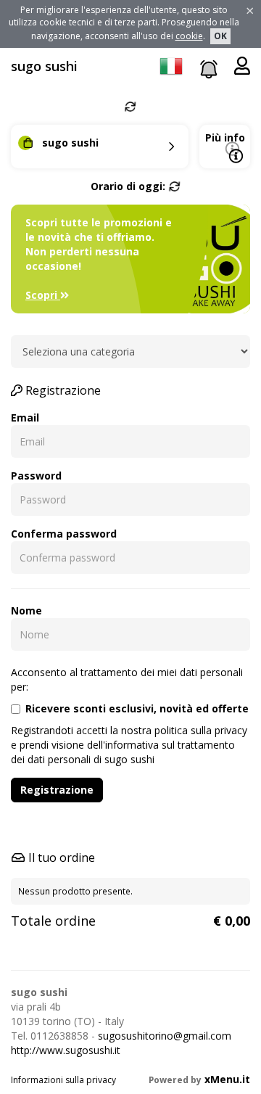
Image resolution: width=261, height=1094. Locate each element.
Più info (225, 137)
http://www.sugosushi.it (65, 1050)
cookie (189, 36)
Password (36, 475)
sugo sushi (44, 66)
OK (220, 36)
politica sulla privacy (200, 730)
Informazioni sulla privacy (63, 1080)
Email (25, 417)
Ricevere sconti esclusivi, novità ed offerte (137, 708)
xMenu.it (227, 1079)
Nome (26, 610)
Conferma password (64, 533)
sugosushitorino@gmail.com (164, 1035)
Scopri (42, 295)
